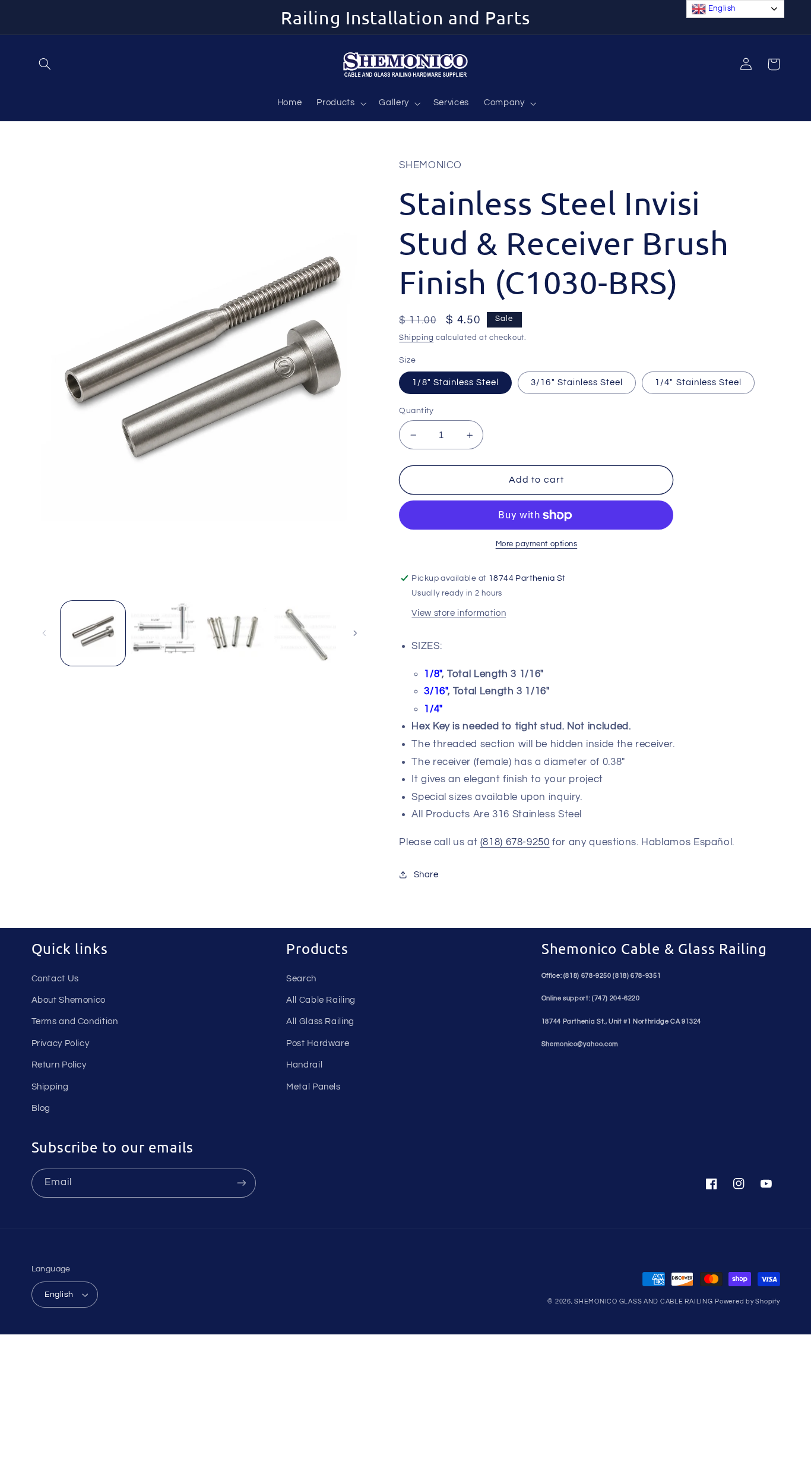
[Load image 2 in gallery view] (163, 633)
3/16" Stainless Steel (577, 382)
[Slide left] (44, 633)
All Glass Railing (320, 1021)
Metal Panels (313, 1086)
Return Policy (59, 1064)
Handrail (304, 1064)
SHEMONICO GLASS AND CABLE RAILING (643, 1301)
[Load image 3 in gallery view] (234, 633)
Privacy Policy (60, 1043)
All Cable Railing (321, 1000)
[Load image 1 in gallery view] (93, 633)
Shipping (416, 338)
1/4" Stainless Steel (698, 382)
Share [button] (426, 874)
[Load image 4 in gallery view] (305, 633)
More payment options (537, 544)
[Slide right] (355, 633)
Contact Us (55, 978)
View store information (458, 613)
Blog (41, 1108)
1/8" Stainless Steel (455, 382)
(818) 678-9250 (515, 842)
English (59, 1294)
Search (301, 978)
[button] (45, 64)
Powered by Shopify (747, 1301)
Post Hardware (317, 1043)
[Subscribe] (241, 1183)
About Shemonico (68, 1000)
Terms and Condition (74, 1021)
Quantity (416, 411)
